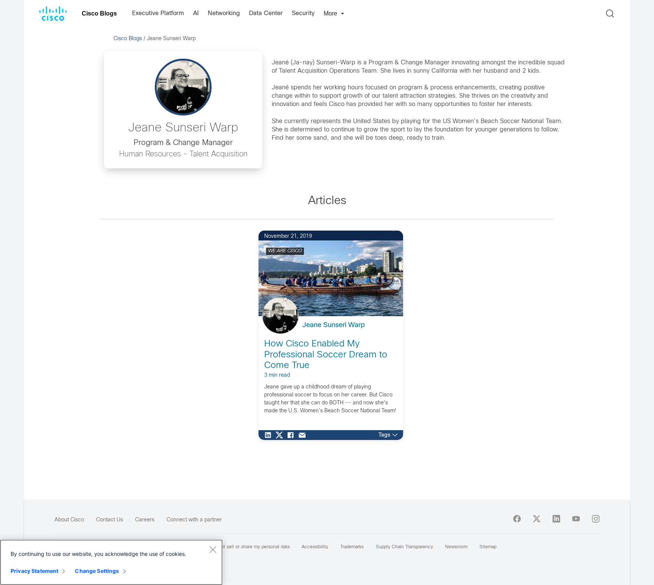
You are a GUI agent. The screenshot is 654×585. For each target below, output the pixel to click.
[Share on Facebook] (292, 435)
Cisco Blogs (99, 13)
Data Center (266, 13)
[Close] (212, 549)
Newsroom (456, 547)
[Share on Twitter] (281, 435)
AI (196, 13)
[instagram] (596, 519)
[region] (111, 562)
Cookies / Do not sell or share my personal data (239, 547)
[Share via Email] (304, 435)
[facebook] (517, 519)
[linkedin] (556, 519)
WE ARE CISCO (285, 251)
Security (303, 13)
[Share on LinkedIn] (270, 435)
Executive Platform (158, 13)
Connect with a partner (194, 520)
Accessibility (315, 547)
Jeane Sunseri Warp (333, 325)
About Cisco (69, 520)
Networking (224, 13)
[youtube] (576, 519)
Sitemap (488, 547)
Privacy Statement (34, 571)
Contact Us (109, 520)
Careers (144, 520)
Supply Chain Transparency (404, 547)
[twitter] (536, 519)
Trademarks (352, 547)
